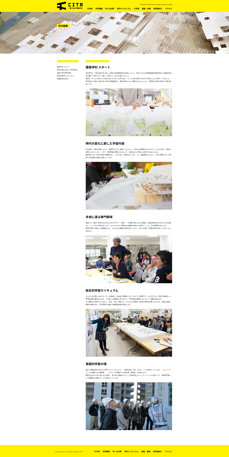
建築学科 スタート (63, 67)
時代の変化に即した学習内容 (67, 70)
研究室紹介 (157, 8)
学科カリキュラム (124, 8)
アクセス (168, 8)
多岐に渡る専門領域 (64, 73)
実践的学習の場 (62, 79)
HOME (90, 8)
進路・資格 (146, 8)
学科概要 (99, 8)
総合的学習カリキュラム (65, 76)
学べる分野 (109, 8)
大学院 (136, 8)
